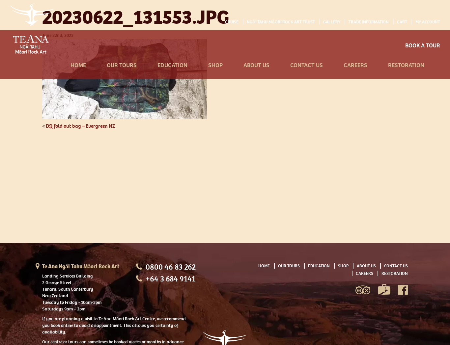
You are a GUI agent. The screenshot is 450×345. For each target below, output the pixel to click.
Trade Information (369, 22)
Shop (215, 65)
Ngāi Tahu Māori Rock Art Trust (281, 22)
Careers (355, 65)
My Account (427, 22)
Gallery (331, 22)
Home (78, 65)
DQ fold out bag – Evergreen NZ (80, 125)
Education (172, 65)
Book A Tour (422, 45)
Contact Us (306, 65)
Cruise (232, 22)
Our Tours (122, 65)
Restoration (406, 65)
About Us (256, 65)
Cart (402, 22)
